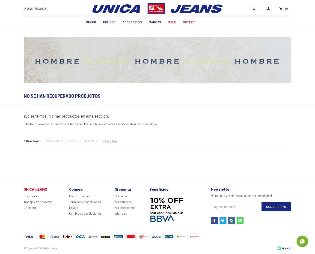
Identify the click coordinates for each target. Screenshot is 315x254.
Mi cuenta (121, 196)
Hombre (109, 22)
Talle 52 (89, 140)
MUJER (91, 22)
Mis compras (123, 202)
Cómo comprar (79, 196)
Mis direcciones (125, 208)
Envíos (73, 208)
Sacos (72, 140)
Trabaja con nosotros (38, 202)
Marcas (155, 22)
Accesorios (132, 22)
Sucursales (31, 196)
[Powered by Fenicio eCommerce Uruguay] (284, 248)
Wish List (121, 213)
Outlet (189, 22)
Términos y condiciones (85, 202)
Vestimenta (53, 140)
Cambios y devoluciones (85, 213)
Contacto (30, 208)
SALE (172, 22)
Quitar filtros (109, 140)
